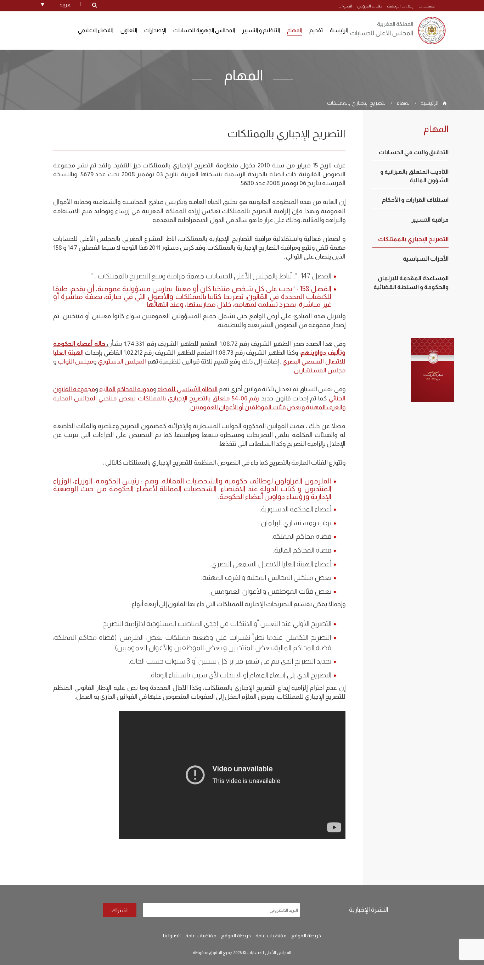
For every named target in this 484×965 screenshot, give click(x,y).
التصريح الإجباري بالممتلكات (357, 103)
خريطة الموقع (306, 935)
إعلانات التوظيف (400, 6)
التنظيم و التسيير (261, 30)
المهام (294, 30)
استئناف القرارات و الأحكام (415, 199)
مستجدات (426, 6)
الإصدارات (155, 30)
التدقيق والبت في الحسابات (414, 152)
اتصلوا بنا (345, 6)
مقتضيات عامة (271, 935)
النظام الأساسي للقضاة (187, 389)
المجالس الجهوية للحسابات (204, 30)
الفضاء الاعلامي (95, 30)
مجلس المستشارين (319, 370)
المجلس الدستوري (122, 361)
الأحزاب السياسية (426, 258)
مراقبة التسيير (430, 219)
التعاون (128, 30)
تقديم (316, 30)
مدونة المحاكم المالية (126, 389)
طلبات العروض (369, 6)
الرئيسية (339, 30)
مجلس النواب (76, 361)
